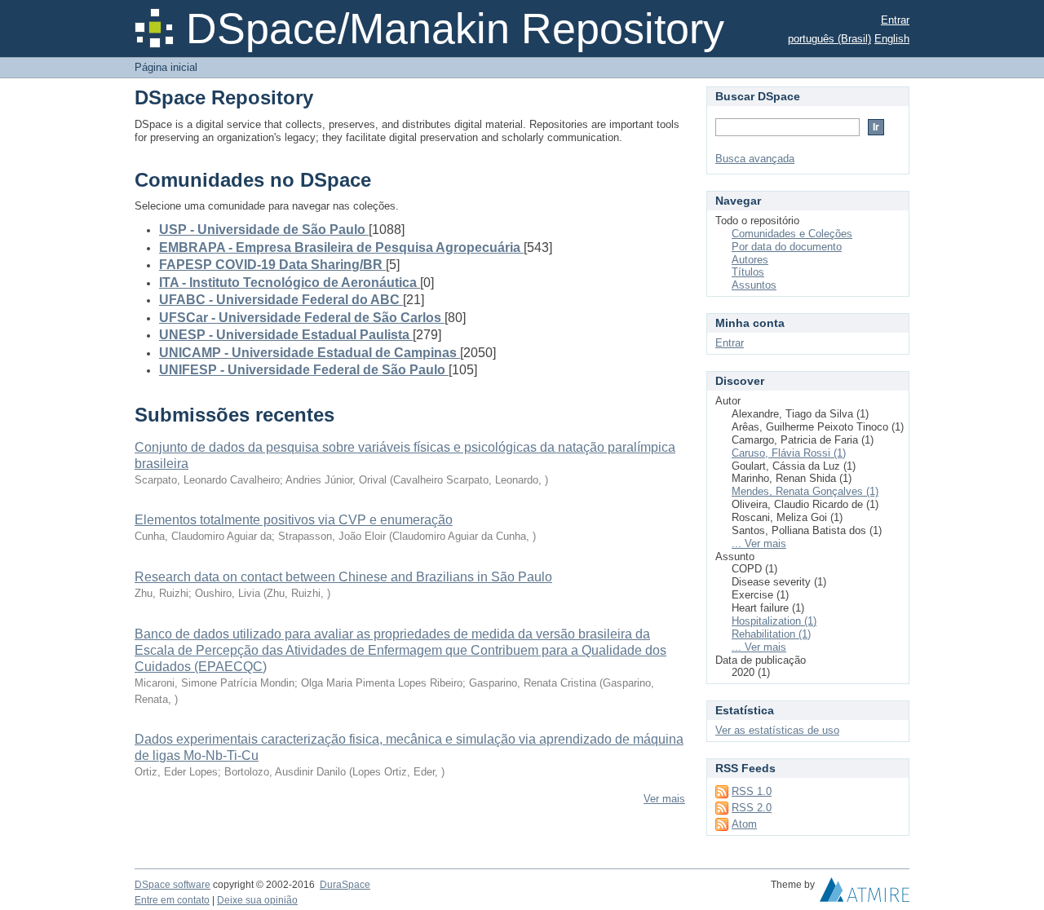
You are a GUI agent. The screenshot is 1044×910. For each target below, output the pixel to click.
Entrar (895, 20)
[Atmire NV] (864, 893)
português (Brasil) (829, 39)
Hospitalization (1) (774, 621)
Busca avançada (754, 158)
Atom (744, 824)
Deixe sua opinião (257, 900)
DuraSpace (345, 884)
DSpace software (172, 884)
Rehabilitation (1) (771, 634)
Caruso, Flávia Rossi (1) (789, 453)
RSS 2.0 (752, 808)
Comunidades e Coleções (792, 234)
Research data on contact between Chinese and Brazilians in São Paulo (343, 577)
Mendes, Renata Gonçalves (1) (805, 491)
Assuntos (754, 285)
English (891, 39)
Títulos (748, 272)
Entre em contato (172, 900)
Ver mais (664, 799)
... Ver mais (759, 543)
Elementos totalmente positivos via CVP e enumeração (294, 520)
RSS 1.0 (752, 791)
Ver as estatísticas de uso (777, 730)
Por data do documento (787, 247)
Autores (750, 260)
